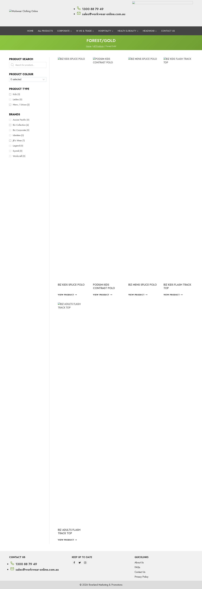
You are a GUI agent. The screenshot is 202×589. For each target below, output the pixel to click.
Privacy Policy (141, 576)
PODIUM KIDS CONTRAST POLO (104, 286)
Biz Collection (21, 125)
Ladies (17, 99)
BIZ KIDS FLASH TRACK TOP (177, 286)
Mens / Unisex (21, 104)
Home (30, 30)
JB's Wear (19, 140)
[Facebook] (74, 562)
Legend (18, 145)
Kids (16, 94)
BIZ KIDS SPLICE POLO (71, 285)
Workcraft (19, 156)
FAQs (137, 567)
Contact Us (168, 30)
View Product (66, 294)
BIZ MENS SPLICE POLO (142, 285)
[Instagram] (85, 562)
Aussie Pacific (21, 119)
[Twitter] (79, 562)
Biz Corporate (21, 130)
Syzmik (17, 151)
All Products (45, 30)
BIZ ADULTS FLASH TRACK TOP (69, 531)
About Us (139, 562)
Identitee (18, 135)
